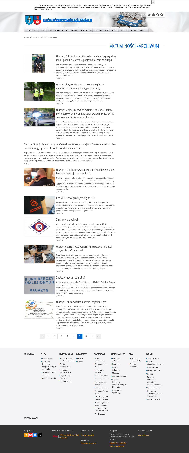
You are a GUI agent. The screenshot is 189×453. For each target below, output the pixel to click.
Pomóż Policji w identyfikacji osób (67, 359)
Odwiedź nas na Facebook (35, 435)
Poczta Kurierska (119, 376)
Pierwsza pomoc (101, 388)
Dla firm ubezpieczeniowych (155, 363)
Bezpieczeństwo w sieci (101, 392)
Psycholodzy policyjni (117, 359)
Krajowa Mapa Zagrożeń (65, 377)
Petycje (150, 374)
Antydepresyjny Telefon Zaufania (101, 409)
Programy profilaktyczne (65, 371)
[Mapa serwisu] (153, 14)
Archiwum (53, 37)
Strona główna (29, 37)
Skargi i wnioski (153, 371)
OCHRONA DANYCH (31, 418)
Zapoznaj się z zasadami (118, 442)
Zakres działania (49, 378)
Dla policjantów (118, 353)
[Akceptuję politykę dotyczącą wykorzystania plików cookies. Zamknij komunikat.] (153, 2)
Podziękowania (66, 381)
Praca (131, 353)
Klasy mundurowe (99, 359)
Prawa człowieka (154, 388)
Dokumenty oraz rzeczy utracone (101, 398)
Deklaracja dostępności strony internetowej (155, 393)
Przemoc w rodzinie (99, 371)
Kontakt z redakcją (87, 435)
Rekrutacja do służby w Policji (136, 359)
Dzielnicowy (81, 353)
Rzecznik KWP (153, 367)
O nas (43, 353)
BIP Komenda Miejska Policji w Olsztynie (69, 436)
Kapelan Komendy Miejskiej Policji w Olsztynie (119, 383)
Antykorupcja (100, 414)
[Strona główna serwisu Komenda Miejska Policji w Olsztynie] (149, 14)
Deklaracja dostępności (89, 443)
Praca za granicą (102, 376)
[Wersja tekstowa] (157, 14)
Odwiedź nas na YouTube (30, 435)
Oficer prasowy (153, 358)
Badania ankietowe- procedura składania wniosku (154, 381)
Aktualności (42, 37)
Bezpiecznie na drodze (101, 365)
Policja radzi (99, 353)
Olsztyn (80, 358)
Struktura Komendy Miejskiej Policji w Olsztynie (49, 365)
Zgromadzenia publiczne (101, 383)
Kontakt (149, 353)
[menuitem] (32, 29)
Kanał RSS (26, 435)
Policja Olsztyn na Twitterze (40, 435)
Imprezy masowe (102, 379)
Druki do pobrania (115, 368)
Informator (116, 364)
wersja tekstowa (143, 435)
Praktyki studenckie (134, 365)
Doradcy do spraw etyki (117, 391)
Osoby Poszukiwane (65, 365)
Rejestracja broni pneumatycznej (102, 403)
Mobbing (115, 373)
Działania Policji (66, 353)
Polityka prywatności (117, 446)
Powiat (80, 362)
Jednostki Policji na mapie (48, 373)
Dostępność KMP (154, 399)
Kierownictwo (47, 358)
